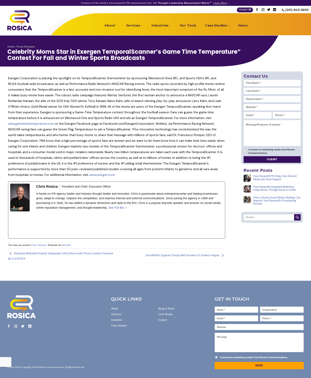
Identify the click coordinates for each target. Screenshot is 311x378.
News (243, 25)
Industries (160, 25)
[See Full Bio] (126, 207)
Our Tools (188, 25)
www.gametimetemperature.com (31, 124)
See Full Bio (116, 207)
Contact (162, 320)
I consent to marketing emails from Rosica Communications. (271, 151)
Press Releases (26, 46)
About (109, 25)
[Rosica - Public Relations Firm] (19, 20)
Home (10, 46)
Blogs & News (166, 308)
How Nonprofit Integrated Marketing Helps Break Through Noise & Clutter (274, 188)
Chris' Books (165, 314)
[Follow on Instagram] (262, 10)
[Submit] (297, 217)
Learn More (220, 3)
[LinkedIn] (60, 224)
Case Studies (216, 25)
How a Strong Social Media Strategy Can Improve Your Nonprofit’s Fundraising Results (276, 200)
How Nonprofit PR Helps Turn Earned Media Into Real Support (275, 178)
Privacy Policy (14, 367)
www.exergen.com (102, 175)
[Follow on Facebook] (257, 10)
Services (133, 25)
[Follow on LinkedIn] (274, 10)
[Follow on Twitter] (268, 10)
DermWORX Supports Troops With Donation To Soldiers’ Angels (183, 255)
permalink (66, 245)
